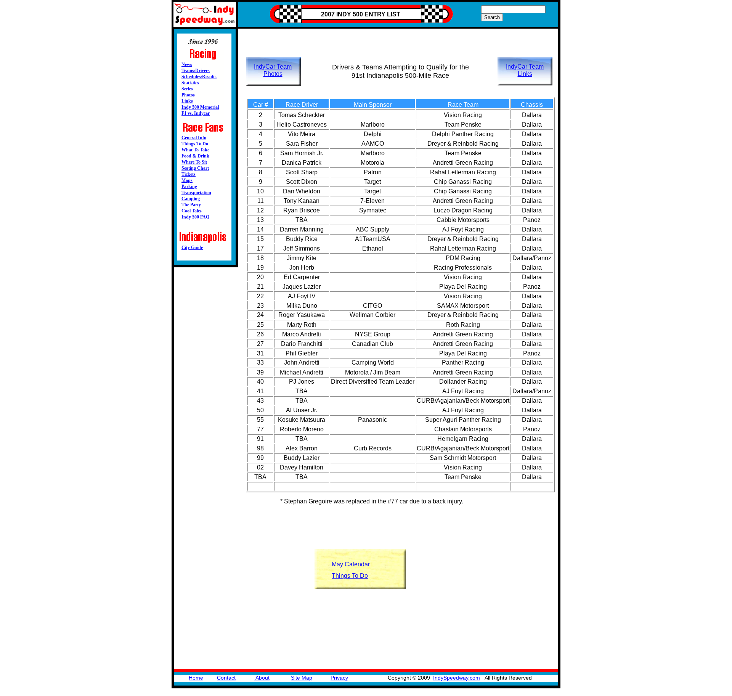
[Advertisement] (402, 37)
